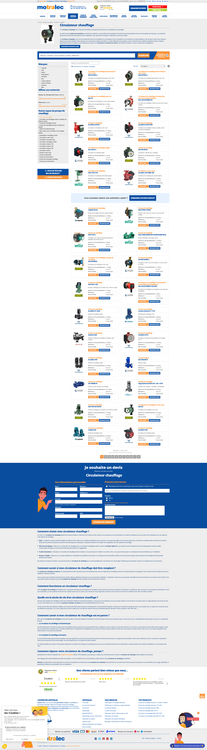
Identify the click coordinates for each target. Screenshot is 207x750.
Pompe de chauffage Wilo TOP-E (148, 710)
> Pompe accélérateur (44, 155)
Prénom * (83, 486)
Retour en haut (202, 697)
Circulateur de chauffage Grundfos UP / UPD (151, 716)
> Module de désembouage (46, 129)
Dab (42, 70)
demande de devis (138, 8)
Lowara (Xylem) (46, 81)
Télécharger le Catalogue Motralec (115, 702)
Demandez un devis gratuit (143, 198)
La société (85, 702)
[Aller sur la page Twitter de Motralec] (99, 738)
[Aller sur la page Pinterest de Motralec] (107, 738)
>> (138, 457)
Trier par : (136, 66)
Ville (81, 513)
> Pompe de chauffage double (47, 123)
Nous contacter (86, 727)
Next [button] (167, 683)
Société (149, 1)
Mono (110, 498)
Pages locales (86, 721)
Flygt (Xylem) (45, 74)
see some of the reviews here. (48, 686)
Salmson (44, 85)
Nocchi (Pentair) (46, 83)
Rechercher (144, 55)
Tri (109, 500)
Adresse (58, 507)
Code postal (59, 513)
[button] (42, 16)
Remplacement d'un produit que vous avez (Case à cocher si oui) (131, 486)
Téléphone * (84, 493)
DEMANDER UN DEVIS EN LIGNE (70, 46)
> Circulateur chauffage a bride (47, 142)
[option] (80, 685)
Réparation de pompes (111, 716)
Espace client (156, 1)
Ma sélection (165, 1)
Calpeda (43, 68)
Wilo (42, 87)
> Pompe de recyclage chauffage (48, 159)
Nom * (57, 486)
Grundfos (44, 76)
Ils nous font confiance (88, 705)
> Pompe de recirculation (45, 157)
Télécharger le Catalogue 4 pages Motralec (117, 705)
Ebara (43, 72)
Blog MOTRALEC (87, 713)
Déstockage (85, 710)
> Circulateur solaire (44, 150)
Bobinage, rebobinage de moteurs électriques (118, 721)
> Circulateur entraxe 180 (45, 148)
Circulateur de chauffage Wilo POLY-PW (150, 713)
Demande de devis (104, 88)
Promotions (85, 708)
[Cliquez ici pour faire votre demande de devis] (188, 720)
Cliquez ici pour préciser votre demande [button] (116, 503)
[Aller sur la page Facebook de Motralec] (96, 738)
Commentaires (110, 505)
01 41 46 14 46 (124, 1)
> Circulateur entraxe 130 (45, 144)
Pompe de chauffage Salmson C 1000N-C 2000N (152, 702)
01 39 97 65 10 (107, 1)
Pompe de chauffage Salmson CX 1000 (150, 705)
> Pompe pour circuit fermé (46, 161)
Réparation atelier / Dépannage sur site (116, 713)
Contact (159, 738)
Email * (57, 493)
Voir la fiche (92, 88)
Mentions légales (151, 738)
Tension (108, 496)
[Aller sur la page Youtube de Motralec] (103, 738)
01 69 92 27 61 (141, 1)
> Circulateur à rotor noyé (45, 137)
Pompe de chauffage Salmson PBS (148, 708)
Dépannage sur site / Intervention (92, 716)
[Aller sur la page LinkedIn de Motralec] (111, 738)
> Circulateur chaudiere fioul (46, 140)
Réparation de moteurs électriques (115, 719)
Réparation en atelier (88, 719)
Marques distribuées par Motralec (92, 724)
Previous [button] (59, 678)
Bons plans (157, 10)
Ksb (42, 79)
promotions (156, 7)
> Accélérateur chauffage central (47, 135)
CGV (143, 738)
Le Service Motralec (110, 708)
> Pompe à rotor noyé (44, 152)
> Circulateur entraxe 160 (45, 146)
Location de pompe (110, 710)
